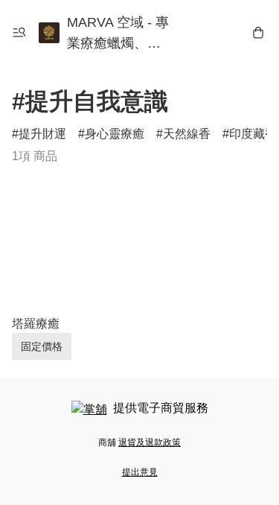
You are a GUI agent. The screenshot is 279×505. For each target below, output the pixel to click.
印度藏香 (253, 133)
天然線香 (187, 133)
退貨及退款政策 (149, 442)
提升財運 (42, 133)
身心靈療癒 (114, 133)
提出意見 (140, 472)
